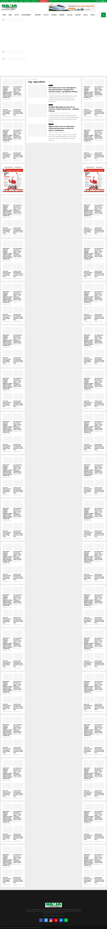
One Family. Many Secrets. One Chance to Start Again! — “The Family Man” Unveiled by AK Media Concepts (17, 91)
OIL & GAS (69, 15)
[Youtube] (101, 1)
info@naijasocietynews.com (56, 915)
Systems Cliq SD (38, 927)
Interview (50, 85)
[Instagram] (99, 1)
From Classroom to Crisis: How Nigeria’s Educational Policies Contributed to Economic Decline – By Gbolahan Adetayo (63, 89)
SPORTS (93, 15)
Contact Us (33, 1)
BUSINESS (54, 15)
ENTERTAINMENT (26, 15)
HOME (21, 1)
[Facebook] (96, 1)
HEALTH (86, 15)
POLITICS (46, 15)
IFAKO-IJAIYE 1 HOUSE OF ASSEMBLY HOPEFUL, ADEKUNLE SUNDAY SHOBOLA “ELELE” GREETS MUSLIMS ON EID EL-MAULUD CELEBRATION (7, 92)
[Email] (103, 1)
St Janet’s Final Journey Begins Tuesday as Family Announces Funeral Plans (18, 112)
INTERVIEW (38, 15)
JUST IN (16, 15)
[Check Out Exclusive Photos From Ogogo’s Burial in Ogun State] (8, 105)
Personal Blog (27, 1)
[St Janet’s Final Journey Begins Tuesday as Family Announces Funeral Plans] (18, 105)
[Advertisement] (53, 37)
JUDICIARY (78, 15)
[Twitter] (98, 1)
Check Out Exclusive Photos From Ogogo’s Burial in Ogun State (7, 112)
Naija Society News (54, 93)
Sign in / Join (15, 1)
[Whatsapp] (105, 1)
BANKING (62, 15)
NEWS (10, 15)
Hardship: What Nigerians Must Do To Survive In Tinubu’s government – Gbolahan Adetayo (64, 109)
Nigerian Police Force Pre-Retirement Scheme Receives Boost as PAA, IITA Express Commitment (61, 128)
